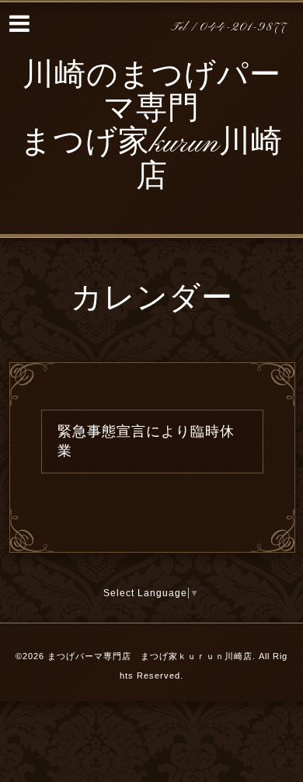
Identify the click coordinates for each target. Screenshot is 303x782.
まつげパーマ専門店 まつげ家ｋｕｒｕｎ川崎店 (149, 656)
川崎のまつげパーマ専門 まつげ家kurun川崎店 (151, 127)
